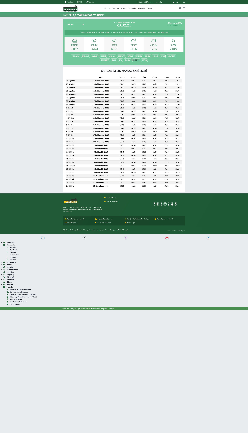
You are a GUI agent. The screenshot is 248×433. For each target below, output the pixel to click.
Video (81, 2)
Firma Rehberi (12, 269)
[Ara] (180, 8)
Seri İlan (10, 272)
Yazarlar (91, 2)
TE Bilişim (181, 231)
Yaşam (107, 230)
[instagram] (125, 237)
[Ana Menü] (184, 8)
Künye (9, 282)
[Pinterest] (161, 204)
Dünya (112, 230)
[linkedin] (208, 237)
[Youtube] (172, 204)
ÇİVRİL (144, 60)
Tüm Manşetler (72, 223)
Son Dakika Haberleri (104, 223)
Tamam (112, 308)
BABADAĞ (85, 56)
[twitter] (84, 237)
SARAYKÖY (171, 56)
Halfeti (118, 230)
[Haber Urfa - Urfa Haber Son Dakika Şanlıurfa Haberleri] (70, 8)
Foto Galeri (70, 2)
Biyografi (10, 277)
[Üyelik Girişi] (183, 2)
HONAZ (155, 56)
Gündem (107, 8)
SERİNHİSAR (104, 60)
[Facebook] (154, 204)
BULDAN (130, 56)
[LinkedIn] (168, 204)
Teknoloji (125, 230)
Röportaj (10, 274)
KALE (163, 56)
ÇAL (120, 60)
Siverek (124, 8)
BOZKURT (121, 56)
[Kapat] (247, 308)
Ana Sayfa (10, 242)
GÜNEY (147, 56)
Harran (149, 8)
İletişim (10, 284)
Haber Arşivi (131, 223)
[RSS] (175, 204)
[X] (157, 204)
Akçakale (141, 8)
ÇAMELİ (127, 60)
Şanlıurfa (115, 8)
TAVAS (114, 60)
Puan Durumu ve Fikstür (165, 219)
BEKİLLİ (103, 56)
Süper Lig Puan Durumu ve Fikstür (23, 297)
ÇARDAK (136, 60)
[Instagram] (165, 204)
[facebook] (43, 237)
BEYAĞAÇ (112, 56)
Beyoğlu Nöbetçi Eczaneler (76, 219)
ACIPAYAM (75, 56)
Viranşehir (132, 8)
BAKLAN (94, 56)
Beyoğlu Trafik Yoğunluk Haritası (138, 219)
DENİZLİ (139, 56)
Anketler (10, 279)
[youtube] (167, 237)
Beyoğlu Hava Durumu (105, 219)
